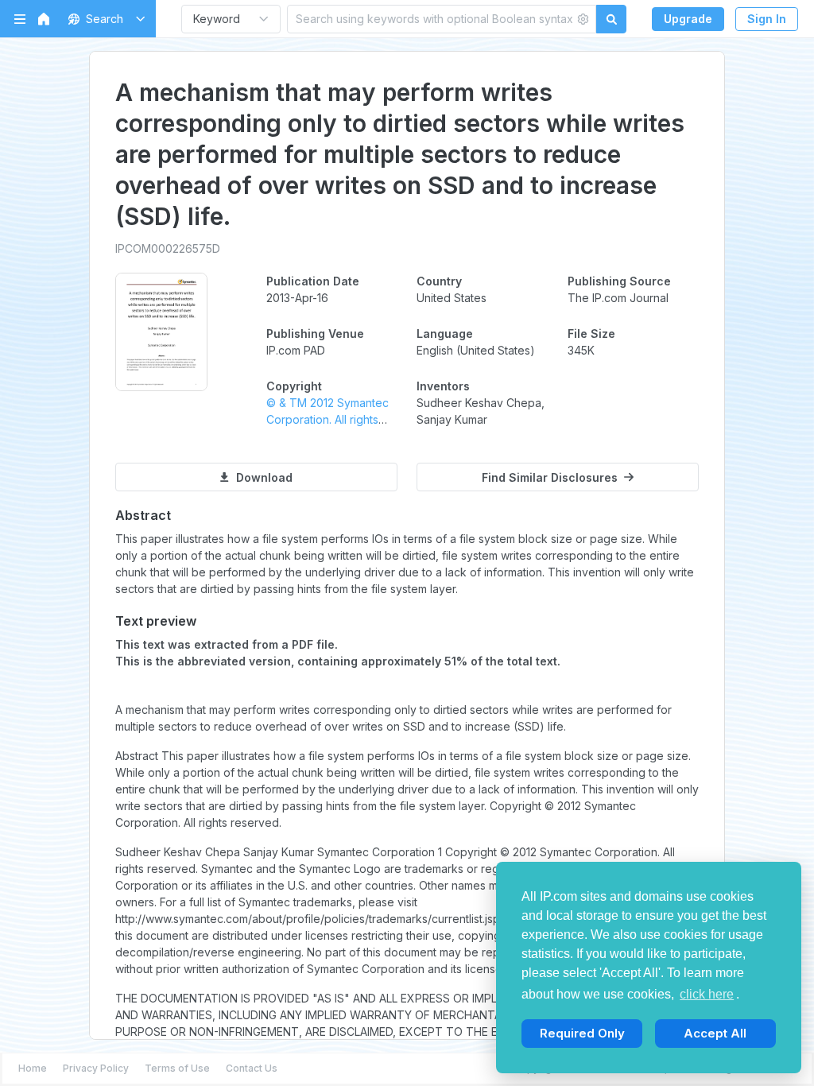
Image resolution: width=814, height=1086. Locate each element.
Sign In (766, 18)
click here (707, 994)
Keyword (216, 18)
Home (32, 1068)
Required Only (582, 1033)
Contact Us (251, 1068)
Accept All (715, 1033)
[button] (104, 18)
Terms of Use (177, 1068)
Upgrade (688, 18)
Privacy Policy (96, 1068)
